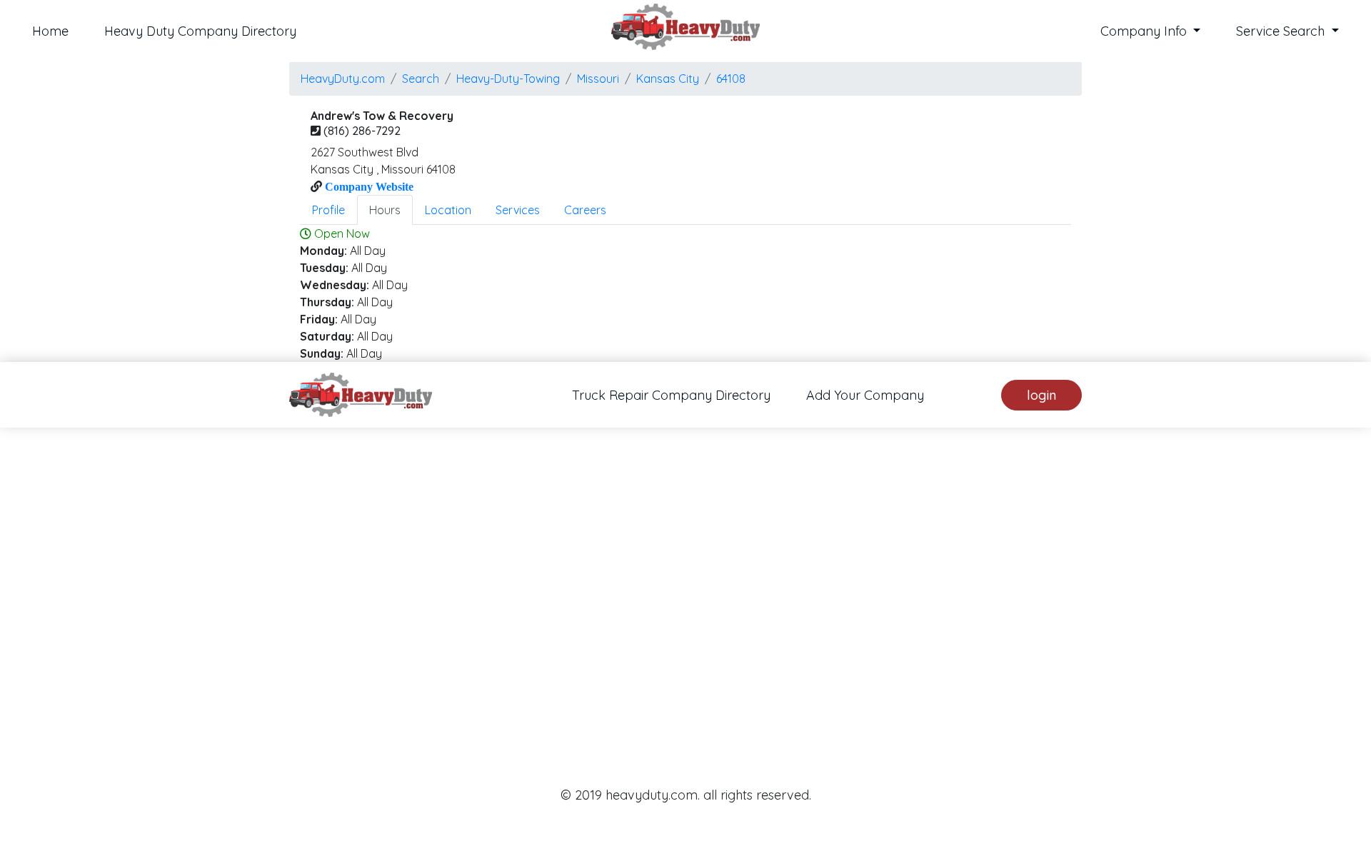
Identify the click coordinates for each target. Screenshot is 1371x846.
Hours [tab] (385, 210)
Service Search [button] (1282, 31)
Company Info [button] (1145, 31)
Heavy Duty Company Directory (200, 31)
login (1041, 395)
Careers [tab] (585, 210)
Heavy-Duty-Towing (508, 78)
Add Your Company (865, 395)
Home (50, 31)
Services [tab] (518, 210)
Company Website (367, 186)
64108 (730, 78)
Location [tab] (448, 210)
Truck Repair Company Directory (671, 395)
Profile (328, 210)
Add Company (751, 639)
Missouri (598, 78)
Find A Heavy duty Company (604, 639)
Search (420, 78)
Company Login (860, 639)
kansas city (667, 78)
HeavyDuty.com (343, 78)
